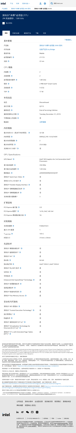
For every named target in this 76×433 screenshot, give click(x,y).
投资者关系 (49, 402)
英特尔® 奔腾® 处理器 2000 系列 (50, 46)
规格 (6, 33)
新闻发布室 (67, 402)
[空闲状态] (12, 276)
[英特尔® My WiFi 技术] (20, 268)
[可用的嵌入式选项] (18, 118)
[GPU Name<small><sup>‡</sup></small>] (13, 159)
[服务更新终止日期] (18, 114)
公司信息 (20, 402)
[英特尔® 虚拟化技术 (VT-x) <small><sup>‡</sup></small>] (25, 322)
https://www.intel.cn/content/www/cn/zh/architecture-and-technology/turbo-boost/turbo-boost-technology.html (31, 383)
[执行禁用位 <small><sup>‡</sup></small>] (14, 314)
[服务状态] (12, 110)
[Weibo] (22, 412)
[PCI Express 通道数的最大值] (25, 215)
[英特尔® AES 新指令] (19, 306)
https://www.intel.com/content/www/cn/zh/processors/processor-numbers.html (38, 366)
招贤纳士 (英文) (30, 405)
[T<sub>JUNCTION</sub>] (12, 234)
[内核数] (10, 72)
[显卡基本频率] (15, 165)
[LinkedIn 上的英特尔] (17, 412)
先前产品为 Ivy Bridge (47, 49)
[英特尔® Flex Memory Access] (26, 295)
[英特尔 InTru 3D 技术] (20, 181)
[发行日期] (12, 106)
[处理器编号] (13, 57)
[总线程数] (12, 76)
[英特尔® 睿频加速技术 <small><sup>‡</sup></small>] (21, 248)
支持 (44, 33)
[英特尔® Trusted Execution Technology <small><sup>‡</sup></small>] (33, 310)
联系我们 (58, 402)
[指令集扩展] (13, 264)
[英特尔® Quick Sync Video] (23, 177)
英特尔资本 (29, 402)
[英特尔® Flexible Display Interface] (29, 185)
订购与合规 (15, 33)
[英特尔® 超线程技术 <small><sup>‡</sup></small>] (20, 252)
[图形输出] (12, 173)
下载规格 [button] (67, 40)
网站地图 (20, 405)
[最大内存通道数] (16, 140)
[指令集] (10, 260)
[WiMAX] (10, 272)
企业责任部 (39, 402)
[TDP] (8, 91)
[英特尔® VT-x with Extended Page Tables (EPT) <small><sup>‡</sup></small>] (10, 334)
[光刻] (8, 61)
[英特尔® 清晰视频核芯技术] (24, 189)
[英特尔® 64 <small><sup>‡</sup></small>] (14, 256)
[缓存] (8, 84)
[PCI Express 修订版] (19, 207)
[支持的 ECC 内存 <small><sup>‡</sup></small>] (18, 148)
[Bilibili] (32, 412)
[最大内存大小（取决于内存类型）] (29, 133)
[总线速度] (12, 88)
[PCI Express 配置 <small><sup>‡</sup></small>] (18, 211)
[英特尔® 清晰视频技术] (21, 192)
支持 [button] (17, 3)
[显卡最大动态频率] (18, 169)
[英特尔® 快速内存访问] (21, 292)
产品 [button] (11, 3)
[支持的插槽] (13, 226)
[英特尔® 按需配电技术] (21, 284)
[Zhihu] (37, 412)
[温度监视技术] (15, 288)
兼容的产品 (27, 33)
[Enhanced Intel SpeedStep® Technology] (34, 280)
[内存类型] (12, 137)
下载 (37, 33)
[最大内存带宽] (15, 144)
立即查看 (42, 122)
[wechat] (27, 412)
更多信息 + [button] (26, 3)
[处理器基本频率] (16, 80)
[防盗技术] (12, 318)
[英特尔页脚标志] (6, 414)
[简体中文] (44, 3)
